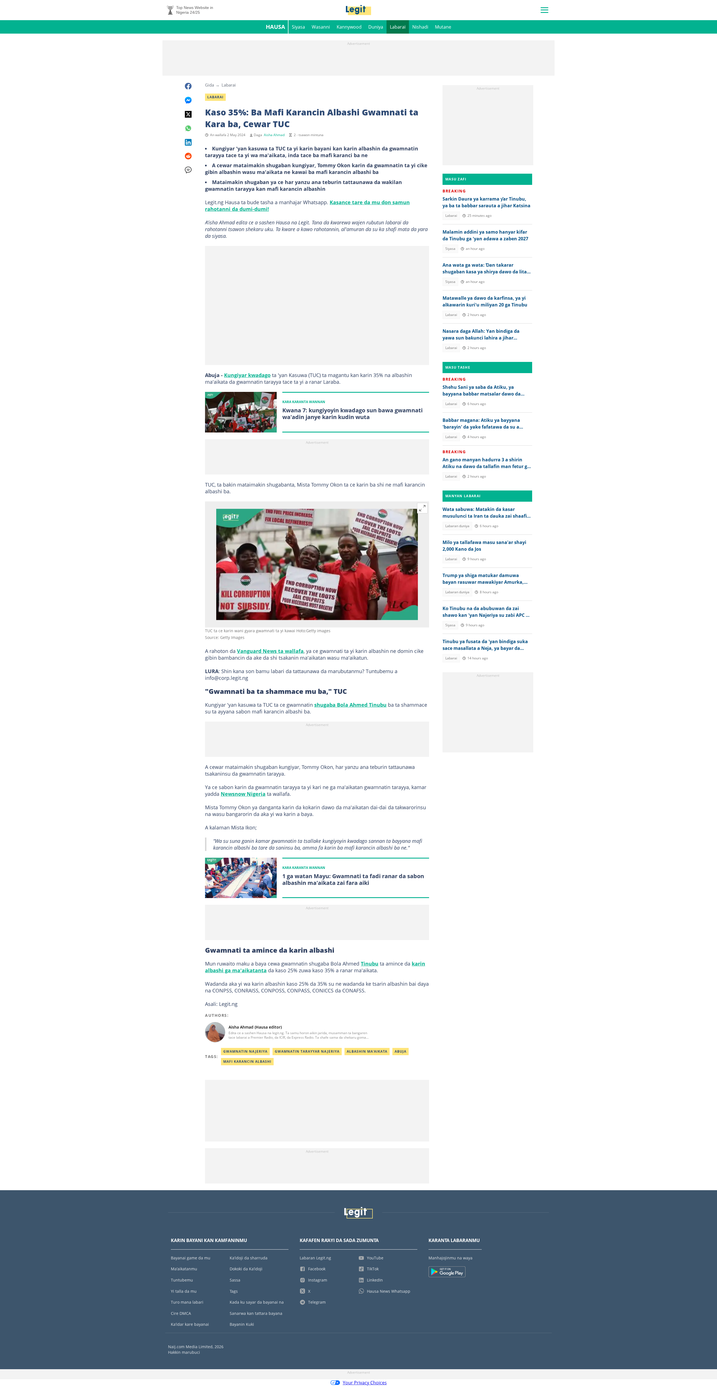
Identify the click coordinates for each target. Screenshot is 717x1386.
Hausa (275, 27)
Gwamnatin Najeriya (245, 1051)
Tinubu (369, 963)
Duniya (375, 27)
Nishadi (420, 27)
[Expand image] (422, 508)
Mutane (443, 27)
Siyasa (298, 27)
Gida (209, 85)
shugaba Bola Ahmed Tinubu (350, 704)
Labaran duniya (457, 526)
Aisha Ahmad (274, 134)
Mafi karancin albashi (247, 1061)
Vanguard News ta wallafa (270, 651)
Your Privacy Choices (365, 1383)
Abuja (400, 1051)
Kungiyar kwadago (247, 375)
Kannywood (349, 27)
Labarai (398, 27)
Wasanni (321, 27)
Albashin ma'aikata (367, 1051)
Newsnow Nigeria (243, 793)
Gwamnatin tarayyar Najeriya (307, 1051)
